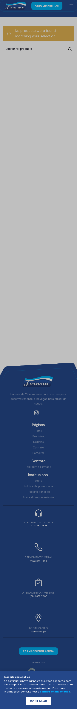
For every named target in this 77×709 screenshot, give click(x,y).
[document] (38, 354)
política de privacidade (55, 691)
